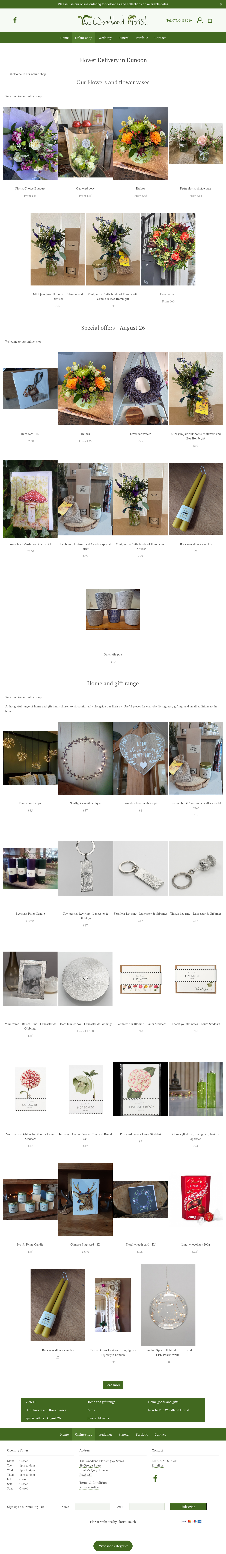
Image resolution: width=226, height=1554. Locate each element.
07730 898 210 (182, 20)
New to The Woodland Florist (168, 1410)
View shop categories (113, 1546)
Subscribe (188, 1507)
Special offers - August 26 (43, 1418)
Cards (91, 1410)
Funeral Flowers (98, 1418)
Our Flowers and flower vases (45, 1410)
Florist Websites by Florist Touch (113, 1522)
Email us (158, 1465)
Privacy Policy (89, 1487)
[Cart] (212, 20)
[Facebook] (15, 20)
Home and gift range (101, 1402)
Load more (113, 1385)
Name (65, 1507)
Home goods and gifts (163, 1402)
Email (119, 1507)
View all (30, 1402)
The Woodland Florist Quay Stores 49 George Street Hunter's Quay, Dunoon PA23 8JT (101, 1468)
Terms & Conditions (93, 1482)
